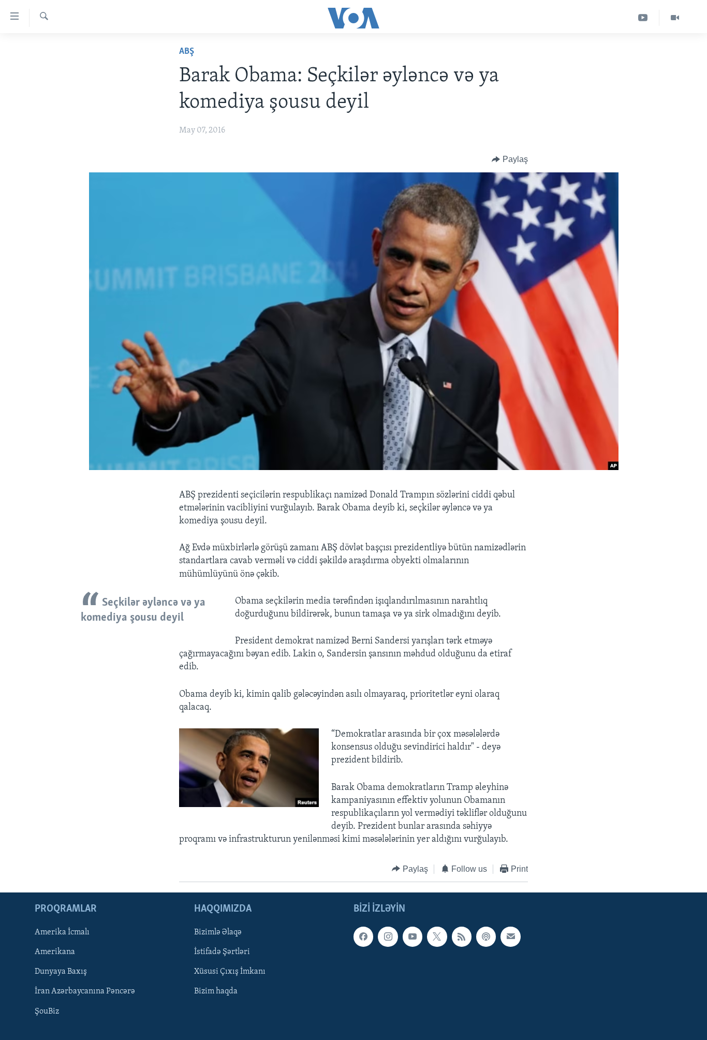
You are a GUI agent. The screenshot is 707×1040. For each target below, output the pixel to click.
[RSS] (462, 936)
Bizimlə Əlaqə (218, 932)
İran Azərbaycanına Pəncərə (85, 992)
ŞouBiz (47, 1011)
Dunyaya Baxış (61, 972)
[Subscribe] (510, 936)
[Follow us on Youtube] (412, 936)
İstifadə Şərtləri (222, 952)
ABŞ (186, 51)
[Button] (510, 159)
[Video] (674, 18)
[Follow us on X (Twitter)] (437, 936)
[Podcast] (486, 936)
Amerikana (55, 952)
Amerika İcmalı (62, 932)
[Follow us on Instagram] (387, 936)
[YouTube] (643, 18)
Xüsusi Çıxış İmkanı (230, 972)
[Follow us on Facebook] (363, 936)
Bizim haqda (216, 992)
